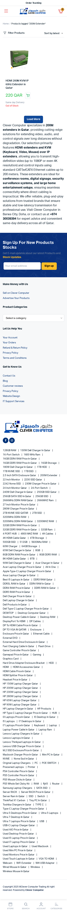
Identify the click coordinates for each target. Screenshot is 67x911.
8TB (32, 559)
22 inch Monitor (12, 480)
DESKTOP (8, 613)
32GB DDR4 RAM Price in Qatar (20, 525)
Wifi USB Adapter (45, 863)
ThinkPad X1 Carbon (14, 800)
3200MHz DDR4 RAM (15, 517)
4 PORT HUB (10, 534)
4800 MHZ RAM (30, 534)
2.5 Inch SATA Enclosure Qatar (20, 475)
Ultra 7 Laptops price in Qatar (19, 821)
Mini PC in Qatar (51, 755)
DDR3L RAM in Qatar (14, 584)
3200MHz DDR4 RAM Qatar (18, 521)
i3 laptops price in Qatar (17, 717)
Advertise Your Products (16, 298)
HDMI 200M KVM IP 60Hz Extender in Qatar (17, 84)
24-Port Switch (39, 488)
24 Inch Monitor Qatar (15, 488)
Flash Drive (44, 646)
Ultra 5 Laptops (50, 813)
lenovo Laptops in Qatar (17, 738)
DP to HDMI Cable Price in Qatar (20, 625)
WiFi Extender (24, 863)
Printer (32, 767)
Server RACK (10, 792)
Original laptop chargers (17, 763)
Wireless (36, 867)
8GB (38, 550)
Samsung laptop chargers (18, 788)
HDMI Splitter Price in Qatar (18, 675)
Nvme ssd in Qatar (24, 759)
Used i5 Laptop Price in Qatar (19, 838)
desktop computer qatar (32, 613)
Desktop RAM (48, 617)
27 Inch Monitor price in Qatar (19, 505)
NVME (6, 759)
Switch (41, 796)
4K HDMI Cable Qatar (14, 538)
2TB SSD (37, 513)
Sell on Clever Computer (16, 293)
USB (42, 821)
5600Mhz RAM (39, 542)
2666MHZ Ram (45, 500)
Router (56, 784)
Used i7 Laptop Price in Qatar (19, 842)
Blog (5, 381)
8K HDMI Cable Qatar (14, 559)
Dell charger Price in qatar (17, 596)
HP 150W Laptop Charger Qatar (21, 684)
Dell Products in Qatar (15, 605)
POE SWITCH (49, 763)
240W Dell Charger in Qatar (18, 492)
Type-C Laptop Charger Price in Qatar (24, 809)
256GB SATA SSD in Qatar (17, 496)
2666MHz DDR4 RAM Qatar (18, 500)
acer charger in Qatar (47, 563)
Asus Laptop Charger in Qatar (19, 575)
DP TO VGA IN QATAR (15, 630)
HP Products (44, 709)
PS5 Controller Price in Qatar (19, 775)
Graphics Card (11, 659)
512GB (24, 542)
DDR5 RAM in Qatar (45, 588)
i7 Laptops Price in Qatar (17, 725)
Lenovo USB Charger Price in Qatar (22, 746)
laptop (53, 725)
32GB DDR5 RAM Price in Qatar (20, 530)
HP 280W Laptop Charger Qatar (21, 696)
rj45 (46, 784)
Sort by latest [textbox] (52, 33)
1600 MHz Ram (32, 455)
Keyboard (39, 725)
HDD (51, 663)
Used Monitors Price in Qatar (19, 855)
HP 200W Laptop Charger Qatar (21, 688)
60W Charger (10, 546)
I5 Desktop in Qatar (45, 717)
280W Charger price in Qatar (19, 509)
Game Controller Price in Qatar (20, 650)
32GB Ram (47, 530)
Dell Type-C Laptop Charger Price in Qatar (26, 609)
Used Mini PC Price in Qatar (18, 850)
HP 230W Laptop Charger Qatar (21, 692)
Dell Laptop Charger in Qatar (19, 600)
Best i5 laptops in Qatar (16, 580)
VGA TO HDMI (47, 859)
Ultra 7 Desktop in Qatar (16, 817)
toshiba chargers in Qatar (17, 805)
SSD (31, 796)
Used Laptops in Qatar (15, 846)
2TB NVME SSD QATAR (16, 513)
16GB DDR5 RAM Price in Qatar (20, 463)
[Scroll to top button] (61, 896)
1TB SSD (29, 471)
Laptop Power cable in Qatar (19, 730)
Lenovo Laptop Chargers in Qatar (21, 734)
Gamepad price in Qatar (16, 655)
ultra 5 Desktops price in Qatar (20, 813)
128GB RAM (10, 450)
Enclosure (36, 630)
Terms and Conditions (15, 358)
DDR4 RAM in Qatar (40, 584)
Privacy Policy (10, 353)
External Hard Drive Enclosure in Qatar (24, 642)
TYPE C (39, 805)
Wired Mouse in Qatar (15, 867)
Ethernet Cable (41, 634)
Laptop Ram (45, 730)
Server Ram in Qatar (14, 796)
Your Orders (9, 343)
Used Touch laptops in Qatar (19, 859)
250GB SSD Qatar (47, 492)
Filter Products (16, 33)
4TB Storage (37, 538)
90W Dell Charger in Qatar (17, 563)
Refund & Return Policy (15, 348)
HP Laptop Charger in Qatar (18, 709)
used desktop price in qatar (18, 834)
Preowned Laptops (13, 767)
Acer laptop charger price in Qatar (22, 567)
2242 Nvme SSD (12, 484)
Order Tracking (34, 3)
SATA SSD (42, 788)
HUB (54, 713)
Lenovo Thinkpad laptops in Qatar (22, 742)
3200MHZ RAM (46, 521)
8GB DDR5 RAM (48, 555)
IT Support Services (13, 401)
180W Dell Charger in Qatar (18, 467)
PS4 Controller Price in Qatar (19, 771)
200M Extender (49, 475)
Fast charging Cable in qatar (19, 646)
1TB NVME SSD (11, 471)
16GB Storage (49, 463)
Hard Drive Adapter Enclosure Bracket (24, 663)
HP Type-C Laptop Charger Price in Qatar (25, 713)
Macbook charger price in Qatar (21, 755)
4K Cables (48, 534)
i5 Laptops (9, 721)
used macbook (40, 846)
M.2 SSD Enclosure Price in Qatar (21, 750)
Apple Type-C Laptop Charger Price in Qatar (27, 571)
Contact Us (9, 376)
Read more (28, 95)
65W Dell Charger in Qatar (17, 550)
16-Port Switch (11, 455)
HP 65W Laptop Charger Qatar (20, 700)
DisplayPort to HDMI (14, 621)
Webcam (8, 863)
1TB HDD (42, 467)
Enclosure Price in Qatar (16, 634)
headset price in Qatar (15, 680)
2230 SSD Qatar (33, 480)
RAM (36, 784)
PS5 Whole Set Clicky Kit (16, 784)
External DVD (10, 638)
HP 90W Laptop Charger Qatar (20, 705)
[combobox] (53, 33)
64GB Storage (30, 546)
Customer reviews (13, 386)
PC (36, 763)
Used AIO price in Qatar (16, 830)
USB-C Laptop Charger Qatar (19, 825)
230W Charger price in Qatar (41, 484)
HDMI (6, 667)
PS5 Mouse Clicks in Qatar (17, 780)
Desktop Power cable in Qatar (19, 617)
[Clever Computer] (33, 11)
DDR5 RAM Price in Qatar (17, 592)
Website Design (11, 396)
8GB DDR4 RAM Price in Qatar (19, 555)
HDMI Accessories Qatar (26, 667)
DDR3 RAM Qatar (43, 580)
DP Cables (35, 621)
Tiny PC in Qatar (38, 800)
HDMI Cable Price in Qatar (17, 671)
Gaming (37, 655)
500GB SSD (9, 542)
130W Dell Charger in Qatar (35, 450)
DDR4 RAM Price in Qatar (17, 588)
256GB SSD (42, 496)
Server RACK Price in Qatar (36, 792)
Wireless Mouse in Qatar (16, 871)
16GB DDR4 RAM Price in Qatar (20, 459)
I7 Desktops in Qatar (30, 721)
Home (6, 24)
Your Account (10, 338)
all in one (50, 567)
